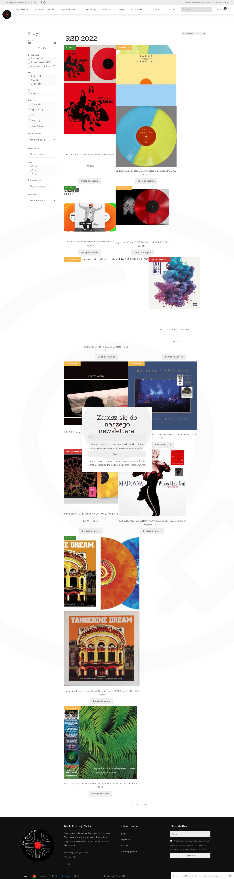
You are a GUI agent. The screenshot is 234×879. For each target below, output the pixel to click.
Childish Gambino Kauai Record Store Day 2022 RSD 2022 (146, 171)
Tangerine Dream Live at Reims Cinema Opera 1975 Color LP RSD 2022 (101, 691)
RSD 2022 (157, 9)
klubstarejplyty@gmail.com (14, 3)
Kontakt (172, 9)
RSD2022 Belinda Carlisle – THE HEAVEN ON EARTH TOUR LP (162, 434)
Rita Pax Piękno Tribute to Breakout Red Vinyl (90, 154)
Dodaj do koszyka (89, 181)
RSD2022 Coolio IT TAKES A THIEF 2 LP (106, 346)
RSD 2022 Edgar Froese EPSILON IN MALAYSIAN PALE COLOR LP (100, 783)
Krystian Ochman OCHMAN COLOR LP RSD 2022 (142, 242)
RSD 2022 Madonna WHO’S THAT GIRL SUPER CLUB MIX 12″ (152, 521)
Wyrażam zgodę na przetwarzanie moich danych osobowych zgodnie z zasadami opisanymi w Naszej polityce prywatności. (190, 845)
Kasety (121, 9)
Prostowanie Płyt (138, 9)
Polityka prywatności (130, 851)
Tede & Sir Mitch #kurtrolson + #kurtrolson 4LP (89, 241)
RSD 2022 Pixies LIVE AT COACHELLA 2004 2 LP (91, 514)
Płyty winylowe (21, 9)
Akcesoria (107, 9)
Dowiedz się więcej (174, 356)
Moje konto (126, 839)
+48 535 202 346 (32, 3)
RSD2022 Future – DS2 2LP (174, 329)
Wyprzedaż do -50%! (70, 9)
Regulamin (125, 845)
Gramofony (91, 9)
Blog (123, 833)
